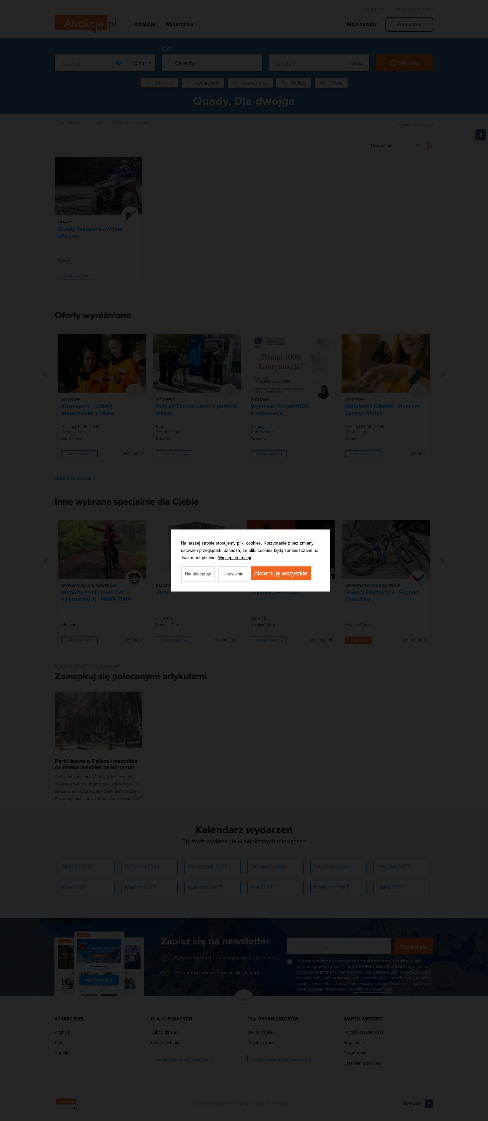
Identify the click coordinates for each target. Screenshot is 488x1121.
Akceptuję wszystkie (280, 573)
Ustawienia (232, 573)
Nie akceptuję (198, 573)
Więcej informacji (234, 557)
